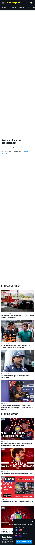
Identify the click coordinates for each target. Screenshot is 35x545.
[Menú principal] (3, 2)
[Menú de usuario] (31, 2)
